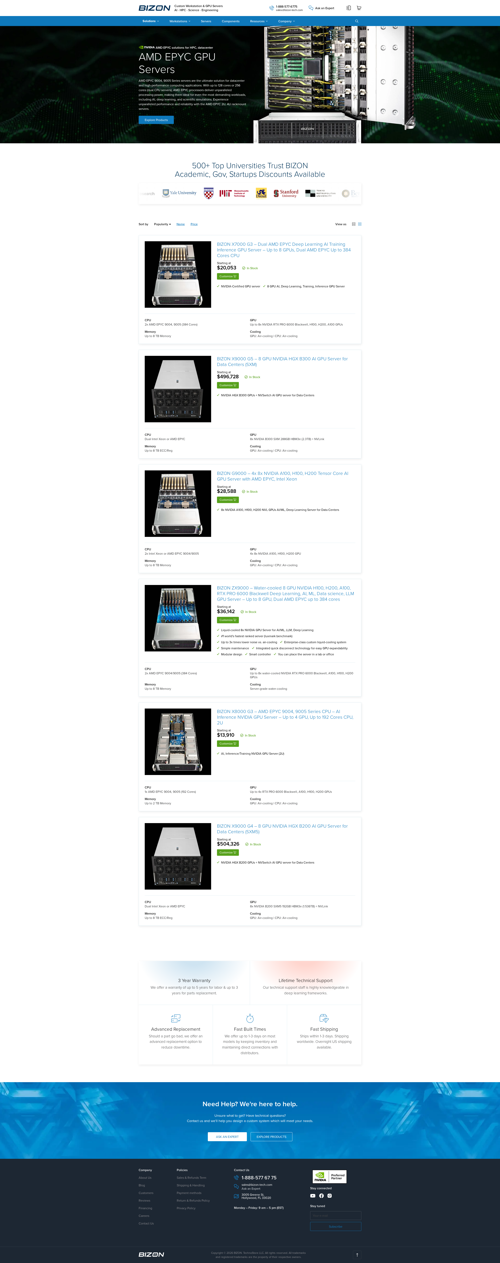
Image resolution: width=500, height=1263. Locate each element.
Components (230, 21)
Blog (142, 1185)
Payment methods (189, 1193)
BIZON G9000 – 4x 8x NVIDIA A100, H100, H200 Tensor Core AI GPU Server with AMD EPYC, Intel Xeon (282, 476)
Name (181, 224)
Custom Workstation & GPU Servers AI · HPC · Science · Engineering (198, 8)
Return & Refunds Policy (193, 1200)
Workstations (178, 21)
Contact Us (146, 1223)
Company (285, 21)
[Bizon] (151, 1254)
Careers (144, 1216)
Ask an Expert (324, 8)
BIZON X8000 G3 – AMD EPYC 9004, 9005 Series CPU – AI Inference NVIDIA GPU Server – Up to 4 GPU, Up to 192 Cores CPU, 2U (285, 717)
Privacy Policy (186, 1208)
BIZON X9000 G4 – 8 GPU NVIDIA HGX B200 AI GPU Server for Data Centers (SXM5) (282, 828)
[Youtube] (312, 1195)
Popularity (161, 224)
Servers (206, 21)
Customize (226, 276)
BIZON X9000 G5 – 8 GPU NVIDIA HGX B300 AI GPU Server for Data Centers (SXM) (282, 361)
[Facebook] (321, 1195)
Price (194, 224)
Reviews (144, 1200)
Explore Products (156, 120)
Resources (257, 21)
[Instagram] (330, 1195)
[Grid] (359, 224)
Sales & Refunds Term (191, 1177)
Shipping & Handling (191, 1185)
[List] (353, 224)
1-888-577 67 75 (259, 1177)
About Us (145, 1177)
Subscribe (335, 1226)
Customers (146, 1193)
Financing (145, 1208)
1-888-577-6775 (286, 6)
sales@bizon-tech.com (289, 10)
